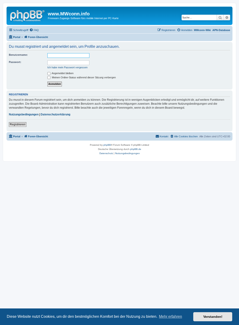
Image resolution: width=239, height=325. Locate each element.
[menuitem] (34, 30)
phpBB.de (135, 149)
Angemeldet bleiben (62, 73)
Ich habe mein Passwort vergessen (67, 67)
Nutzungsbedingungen (24, 114)
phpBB (107, 145)
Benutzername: (18, 54)
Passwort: (15, 62)
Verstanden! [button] (212, 316)
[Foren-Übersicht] (28, 15)
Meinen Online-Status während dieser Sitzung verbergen (83, 77)
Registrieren (17, 124)
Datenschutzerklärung (55, 114)
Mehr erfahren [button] (170, 316)
